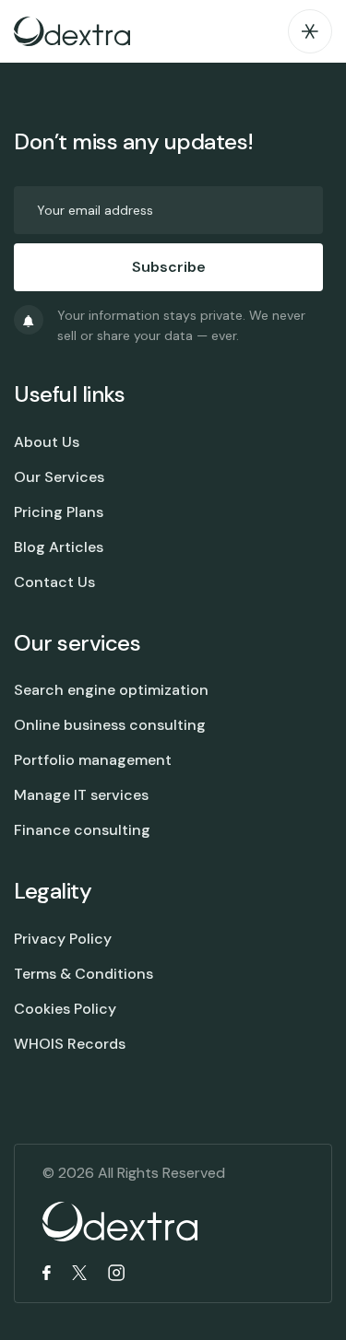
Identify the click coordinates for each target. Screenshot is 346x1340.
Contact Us (54, 582)
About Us (46, 442)
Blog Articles (58, 547)
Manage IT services (81, 795)
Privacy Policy (63, 938)
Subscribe (169, 266)
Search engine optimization (111, 689)
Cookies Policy (65, 1008)
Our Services (59, 477)
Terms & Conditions (83, 973)
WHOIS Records (69, 1043)
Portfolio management (93, 760)
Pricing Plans (58, 512)
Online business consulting (110, 725)
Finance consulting (82, 830)
